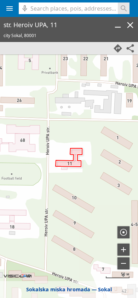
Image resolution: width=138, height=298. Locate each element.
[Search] (124, 8)
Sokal (105, 289)
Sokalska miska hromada (58, 289)
